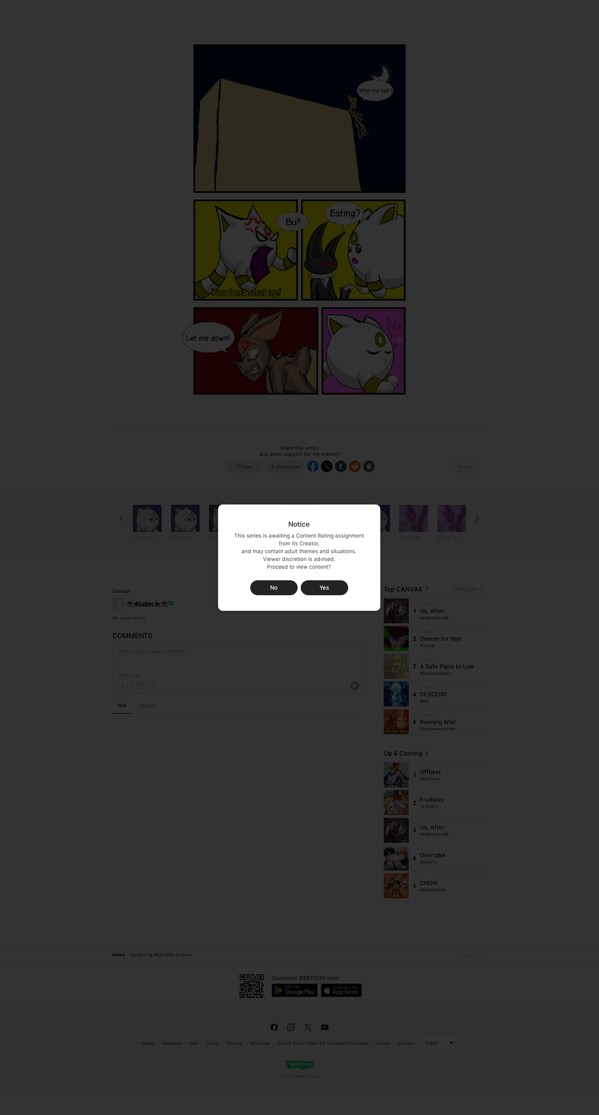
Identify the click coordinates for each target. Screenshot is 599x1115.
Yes (324, 587)
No (274, 587)
